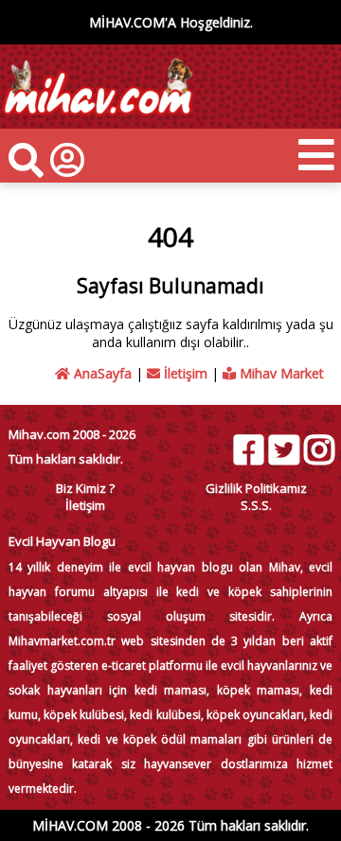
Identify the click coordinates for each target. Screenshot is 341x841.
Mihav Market (280, 373)
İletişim (183, 373)
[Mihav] (97, 120)
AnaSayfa (101, 373)
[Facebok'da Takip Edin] (248, 450)
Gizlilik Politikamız (256, 488)
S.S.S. (256, 505)
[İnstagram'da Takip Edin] (318, 450)
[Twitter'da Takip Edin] (283, 450)
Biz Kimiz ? (85, 488)
